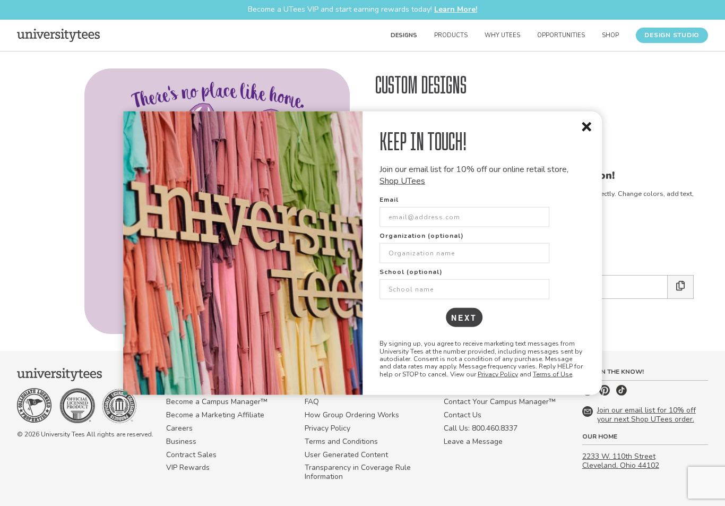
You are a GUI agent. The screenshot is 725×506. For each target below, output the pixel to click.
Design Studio (672, 35)
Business (181, 441)
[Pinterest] (605, 393)
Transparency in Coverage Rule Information (358, 472)
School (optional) (411, 272)
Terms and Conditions (341, 441)
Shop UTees (402, 181)
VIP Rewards (188, 467)
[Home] (58, 35)
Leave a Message (473, 441)
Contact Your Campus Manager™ (500, 402)
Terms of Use (552, 374)
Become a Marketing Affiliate (215, 415)
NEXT (464, 317)
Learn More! (455, 9)
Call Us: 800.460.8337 (480, 428)
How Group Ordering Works (352, 415)
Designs (404, 35)
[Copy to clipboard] (681, 287)
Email (389, 199)
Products (451, 35)
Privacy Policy (498, 374)
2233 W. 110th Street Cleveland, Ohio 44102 (620, 460)
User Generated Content (346, 455)
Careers (179, 428)
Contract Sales (191, 455)
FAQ (312, 402)
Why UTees (502, 35)
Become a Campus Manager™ (216, 402)
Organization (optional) (421, 235)
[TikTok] (621, 393)
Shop (610, 35)
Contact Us (462, 415)
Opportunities (561, 35)
